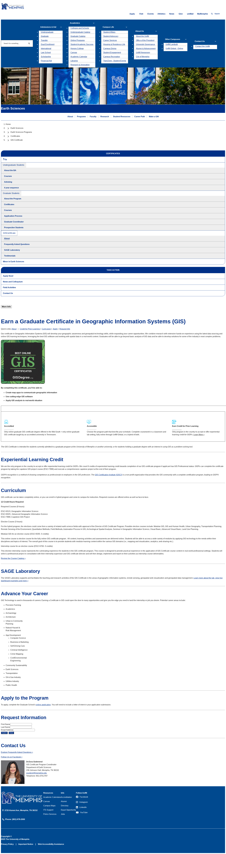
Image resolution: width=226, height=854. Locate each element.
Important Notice (25, 844)
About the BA (10, 170)
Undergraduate (47, 32)
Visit (141, 14)
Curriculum (46, 329)
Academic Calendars (52, 797)
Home (8, 124)
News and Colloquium (13, 282)
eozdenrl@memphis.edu (36, 773)
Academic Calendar (79, 57)
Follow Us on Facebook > (11, 757)
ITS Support (48, 810)
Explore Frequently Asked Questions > (17, 752)
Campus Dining (109, 48)
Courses (8, 176)
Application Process (13, 216)
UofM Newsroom (143, 52)
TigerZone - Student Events (114, 61)
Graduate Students (11, 193)
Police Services (49, 814)
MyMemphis (202, 14)
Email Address (7, 730)
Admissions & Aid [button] (48, 27)
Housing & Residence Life (114, 44)
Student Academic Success (82, 44)
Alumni (64, 801)
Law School (46, 52)
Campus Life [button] (108, 27)
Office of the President (145, 40)
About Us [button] (139, 31)
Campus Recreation (111, 57)
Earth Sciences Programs (21, 132)
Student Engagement (112, 52)
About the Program (12, 199)
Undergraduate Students (13, 165)
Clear (11, 733)
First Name (5, 724)
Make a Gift (154, 117)
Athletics (161, 14)
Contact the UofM (202, 46)
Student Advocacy (110, 36)
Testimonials (9, 256)
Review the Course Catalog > (13, 558)
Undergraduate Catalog (80, 32)
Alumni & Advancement (145, 48)
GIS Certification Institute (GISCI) (108, 475)
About (70, 117)
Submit (4, 733)
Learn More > (198, 435)
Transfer (44, 40)
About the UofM (142, 36)
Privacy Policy (7, 844)
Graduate (45, 36)
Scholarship (46, 57)
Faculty (93, 117)
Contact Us (8, 293)
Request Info (64, 329)
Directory (64, 806)
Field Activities (9, 287)
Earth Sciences (17, 128)
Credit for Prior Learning (30, 329)
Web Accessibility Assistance (51, 844)
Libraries (74, 61)
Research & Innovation (80, 65)
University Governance (145, 44)
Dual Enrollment (47, 44)
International (46, 48)
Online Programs (78, 40)
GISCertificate (9, 233)
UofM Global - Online (174, 48)
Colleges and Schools (80, 28)
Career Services (110, 40)
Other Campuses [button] (172, 39)
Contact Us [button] (200, 41)
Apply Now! (8, 276)
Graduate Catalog (78, 36)
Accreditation (66, 797)
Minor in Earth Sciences (13, 262)
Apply (132, 14)
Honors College (77, 48)
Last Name (5, 727)
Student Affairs (109, 32)
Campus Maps (49, 806)
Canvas (74, 52)
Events (150, 14)
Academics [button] (75, 23)
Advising (8, 182)
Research (104, 117)
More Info (6, 307)
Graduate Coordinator (14, 222)
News (171, 14)
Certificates (15, 136)
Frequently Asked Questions (17, 244)
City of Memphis (142, 57)
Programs (81, 117)
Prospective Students (13, 228)
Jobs (63, 814)
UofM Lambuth (172, 44)
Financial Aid (46, 61)
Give (181, 14)
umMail (190, 14)
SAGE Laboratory (12, 250)
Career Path (139, 117)
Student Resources (121, 117)
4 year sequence (11, 188)
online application (43, 705)
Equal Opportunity (68, 810)
